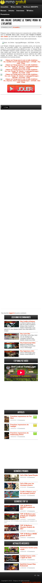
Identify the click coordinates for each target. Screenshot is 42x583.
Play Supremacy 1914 (27, 351)
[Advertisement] (21, 205)
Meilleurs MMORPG (30, 7)
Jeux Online (16, 7)
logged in (12, 313)
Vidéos (30, 10)
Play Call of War (25, 334)
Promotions (5, 14)
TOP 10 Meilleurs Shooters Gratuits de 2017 (27, 527)
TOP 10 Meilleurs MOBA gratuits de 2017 (28, 534)
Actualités (4, 7)
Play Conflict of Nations (27, 321)
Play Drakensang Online (28, 343)
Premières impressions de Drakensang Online (19, 433)
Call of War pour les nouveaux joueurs (27, 484)
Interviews (20, 10)
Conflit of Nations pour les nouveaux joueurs (28, 492)
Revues (3, 10)
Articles (11, 10)
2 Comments (31, 511)
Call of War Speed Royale (29, 475)
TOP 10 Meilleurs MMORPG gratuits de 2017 (27, 507)
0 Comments (21, 420)
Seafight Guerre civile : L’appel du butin (28, 556)
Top (38, 575)
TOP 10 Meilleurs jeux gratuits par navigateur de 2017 (28, 515)
